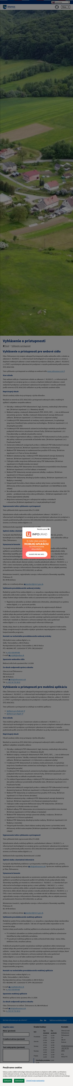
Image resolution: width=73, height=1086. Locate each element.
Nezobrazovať (42, 529)
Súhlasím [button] (7, 1080)
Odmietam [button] (19, 1080)
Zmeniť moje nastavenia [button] (35, 1081)
